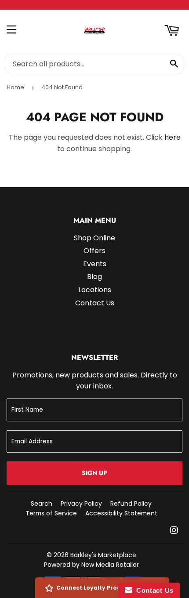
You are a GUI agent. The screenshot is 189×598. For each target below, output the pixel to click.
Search (41, 503)
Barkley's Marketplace (103, 555)
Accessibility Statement (121, 513)
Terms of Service (51, 513)
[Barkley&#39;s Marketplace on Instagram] (174, 531)
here (172, 137)
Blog (94, 277)
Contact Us (94, 303)
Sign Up (94, 472)
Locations (94, 290)
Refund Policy (131, 503)
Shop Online (94, 238)
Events (94, 264)
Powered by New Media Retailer (91, 564)
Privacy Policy (81, 503)
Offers (94, 251)
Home (15, 87)
